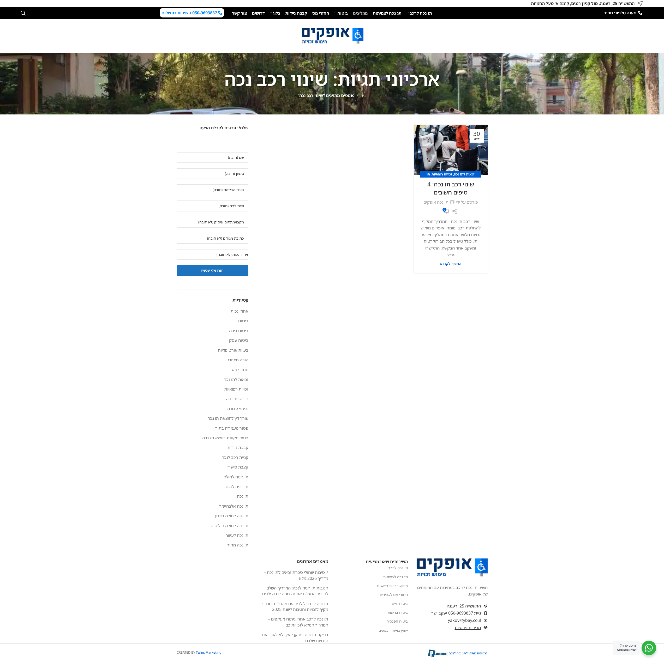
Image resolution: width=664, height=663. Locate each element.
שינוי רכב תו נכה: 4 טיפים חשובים (450, 188)
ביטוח (243, 321)
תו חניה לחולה (236, 477)
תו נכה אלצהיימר (233, 506)
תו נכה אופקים (435, 202)
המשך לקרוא (450, 263)
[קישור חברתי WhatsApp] (24, 3)
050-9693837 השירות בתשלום (189, 13)
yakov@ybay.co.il (464, 620)
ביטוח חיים (400, 603)
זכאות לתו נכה (464, 174)
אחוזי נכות (239, 311)
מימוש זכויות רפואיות (392, 585)
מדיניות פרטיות (468, 627)
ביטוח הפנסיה (397, 621)
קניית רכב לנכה (235, 457)
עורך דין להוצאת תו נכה (227, 418)
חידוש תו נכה (237, 399)
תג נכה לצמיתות (395, 576)
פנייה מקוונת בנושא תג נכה (225, 438)
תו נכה (242, 496)
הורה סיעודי (238, 360)
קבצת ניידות (238, 447)
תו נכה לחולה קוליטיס (229, 525)
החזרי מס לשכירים (394, 594)
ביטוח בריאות (398, 612)
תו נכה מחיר (237, 545)
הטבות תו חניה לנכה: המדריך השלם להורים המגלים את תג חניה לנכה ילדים (295, 591)
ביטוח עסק (238, 340)
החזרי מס (240, 369)
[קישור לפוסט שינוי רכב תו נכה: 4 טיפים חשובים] (450, 149)
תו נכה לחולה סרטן (231, 516)
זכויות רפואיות (442, 174)
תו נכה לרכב (398, 567)
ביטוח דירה (238, 330)
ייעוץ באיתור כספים (393, 630)
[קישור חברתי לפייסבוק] (30, 3)
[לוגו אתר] (332, 35)
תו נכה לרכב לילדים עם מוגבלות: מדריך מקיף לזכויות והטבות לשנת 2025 (294, 606)
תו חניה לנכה (237, 486)
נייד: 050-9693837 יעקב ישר (456, 613)
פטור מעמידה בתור (231, 428)
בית (363, 95)
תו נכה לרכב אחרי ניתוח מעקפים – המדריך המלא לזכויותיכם (298, 622)
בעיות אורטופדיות (233, 350)
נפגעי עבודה (237, 408)
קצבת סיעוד (238, 467)
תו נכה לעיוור (237, 535)
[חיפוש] (23, 13)
